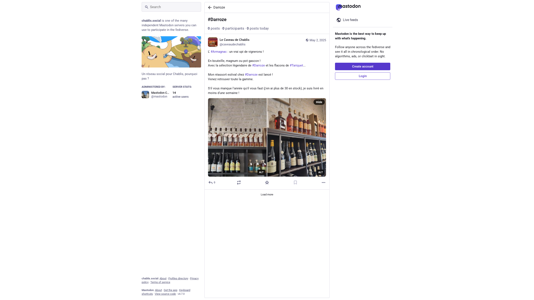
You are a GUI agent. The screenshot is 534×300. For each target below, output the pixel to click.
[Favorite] (267, 182)
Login (363, 76)
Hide (319, 102)
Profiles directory (178, 278)
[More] (323, 182)
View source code (165, 293)
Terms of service (160, 282)
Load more (267, 194)
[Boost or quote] (238, 182)
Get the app (170, 290)
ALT (261, 172)
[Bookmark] (295, 182)
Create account (362, 66)
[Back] (209, 7)
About (163, 278)
